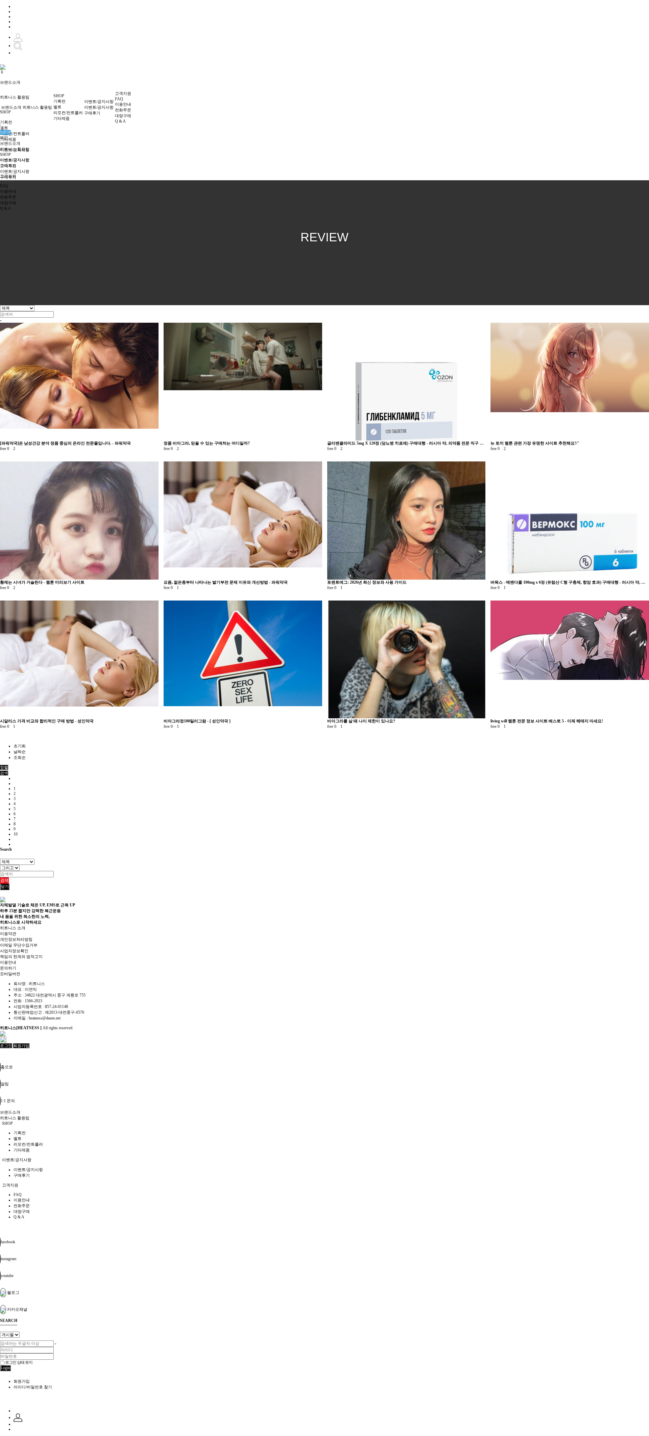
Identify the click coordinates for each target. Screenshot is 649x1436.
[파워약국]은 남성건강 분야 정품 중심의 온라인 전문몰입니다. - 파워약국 (65, 443)
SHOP (5, 112)
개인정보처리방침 (16, 939)
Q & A (120, 121)
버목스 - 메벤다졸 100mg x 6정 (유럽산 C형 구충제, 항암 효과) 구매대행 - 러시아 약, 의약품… (569, 582)
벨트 (4, 128)
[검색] (18, 45)
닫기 (5, 886)
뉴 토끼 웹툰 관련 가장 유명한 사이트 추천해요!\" (534, 443)
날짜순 (20, 751)
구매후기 (92, 113)
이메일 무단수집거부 (19, 945)
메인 (4, 137)
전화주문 (123, 110)
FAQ (119, 99)
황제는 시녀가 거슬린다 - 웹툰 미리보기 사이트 (42, 582)
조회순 (20, 757)
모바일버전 (10, 974)
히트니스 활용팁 (14, 97)
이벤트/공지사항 (99, 101)
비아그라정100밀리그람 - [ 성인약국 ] (197, 721)
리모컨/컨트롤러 (14, 133)
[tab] (324, 1112)
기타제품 (8, 139)
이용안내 (123, 104)
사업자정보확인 (14, 951)
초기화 (20, 746)
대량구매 (123, 115)
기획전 (6, 122)
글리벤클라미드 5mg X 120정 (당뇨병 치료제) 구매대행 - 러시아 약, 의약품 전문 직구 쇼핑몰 (406, 443)
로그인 (6, 1045)
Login (5, 1367)
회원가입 (21, 1045)
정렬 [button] (4, 767)
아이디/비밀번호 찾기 (33, 1387)
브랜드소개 (10, 82)
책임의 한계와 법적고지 (21, 956)
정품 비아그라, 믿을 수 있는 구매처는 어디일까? (207, 443)
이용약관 (8, 933)
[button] (4, 773)
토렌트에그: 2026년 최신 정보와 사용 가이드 (367, 582)
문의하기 (8, 968)
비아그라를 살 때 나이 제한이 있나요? (361, 721)
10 (16, 834)
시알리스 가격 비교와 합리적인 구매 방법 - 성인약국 (47, 721)
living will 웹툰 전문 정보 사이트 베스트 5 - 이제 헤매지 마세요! (546, 721)
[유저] (18, 1417)
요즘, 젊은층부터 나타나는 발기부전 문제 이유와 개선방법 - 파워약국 (226, 582)
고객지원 (123, 93)
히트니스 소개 (12, 928)
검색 (4, 880)
